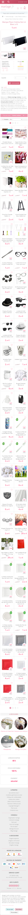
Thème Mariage (9, 16)
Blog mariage (14, 831)
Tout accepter (10, 909)
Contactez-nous (14, 810)
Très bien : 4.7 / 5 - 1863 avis (14, 888)
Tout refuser (19, 909)
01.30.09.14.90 (14, 875)
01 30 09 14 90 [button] (22, 2)
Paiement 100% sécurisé (14, 804)
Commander (15, 83)
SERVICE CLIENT (14, 873)
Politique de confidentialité (14, 797)
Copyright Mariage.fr (14, 806)
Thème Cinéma (16, 115)
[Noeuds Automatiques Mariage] (20, 723)
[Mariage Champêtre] (20, 741)
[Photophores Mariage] (7, 741)
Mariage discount (14, 829)
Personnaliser (14, 912)
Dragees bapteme (14, 838)
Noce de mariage (14, 824)
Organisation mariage (14, 818)
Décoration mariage (14, 843)
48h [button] (21, 64)
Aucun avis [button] (20, 69)
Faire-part (14, 822)
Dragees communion (14, 840)
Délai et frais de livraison (14, 801)
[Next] (18, 123)
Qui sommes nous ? (14, 793)
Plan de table (14, 826)
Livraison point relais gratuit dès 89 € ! (14, 13)
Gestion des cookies (14, 799)
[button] (3, 36)
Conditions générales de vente (14, 795)
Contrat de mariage (14, 820)
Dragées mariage (14, 845)
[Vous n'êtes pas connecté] (18, 8)
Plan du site (14, 808)
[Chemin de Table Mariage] (7, 723)
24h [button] (21, 63)
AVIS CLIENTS (14, 882)
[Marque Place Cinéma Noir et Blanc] (14, 40)
